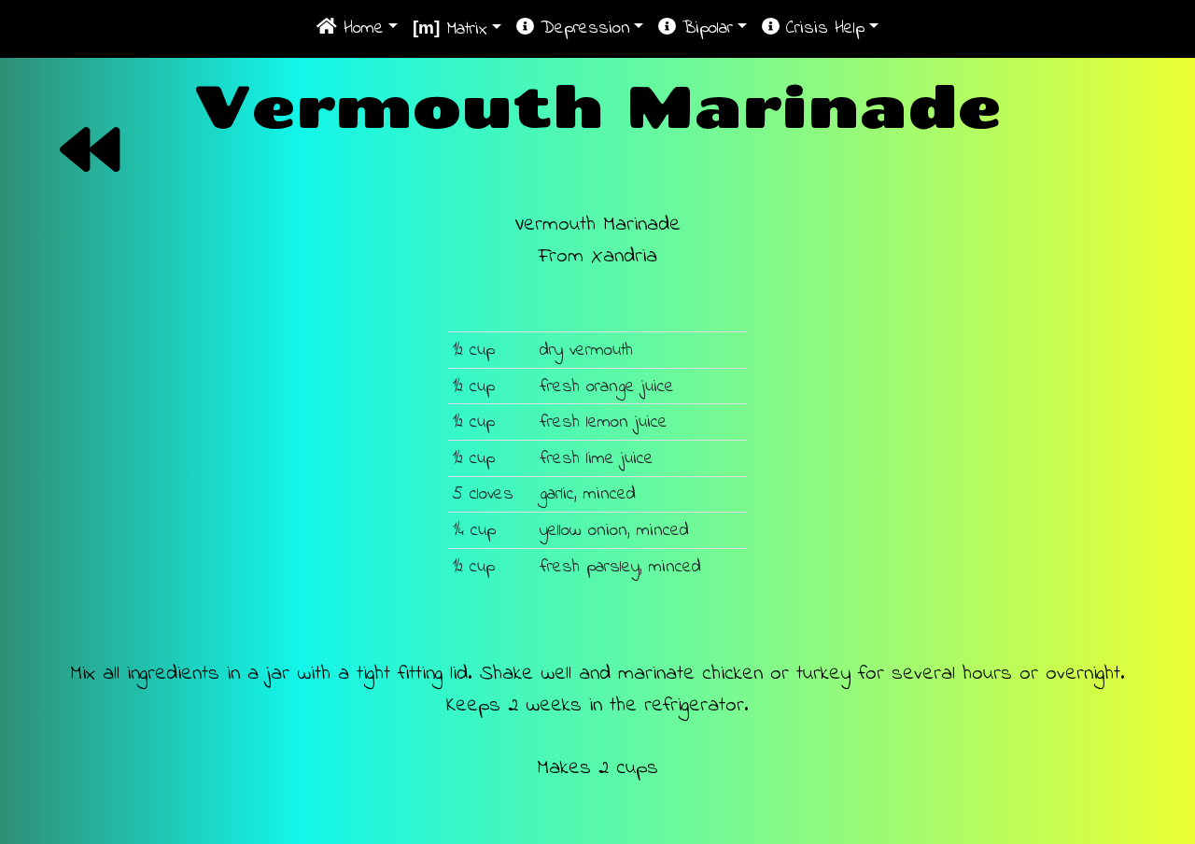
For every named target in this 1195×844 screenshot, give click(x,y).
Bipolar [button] (704, 28)
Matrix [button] (450, 29)
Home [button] (360, 28)
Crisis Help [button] (822, 28)
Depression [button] (582, 28)
